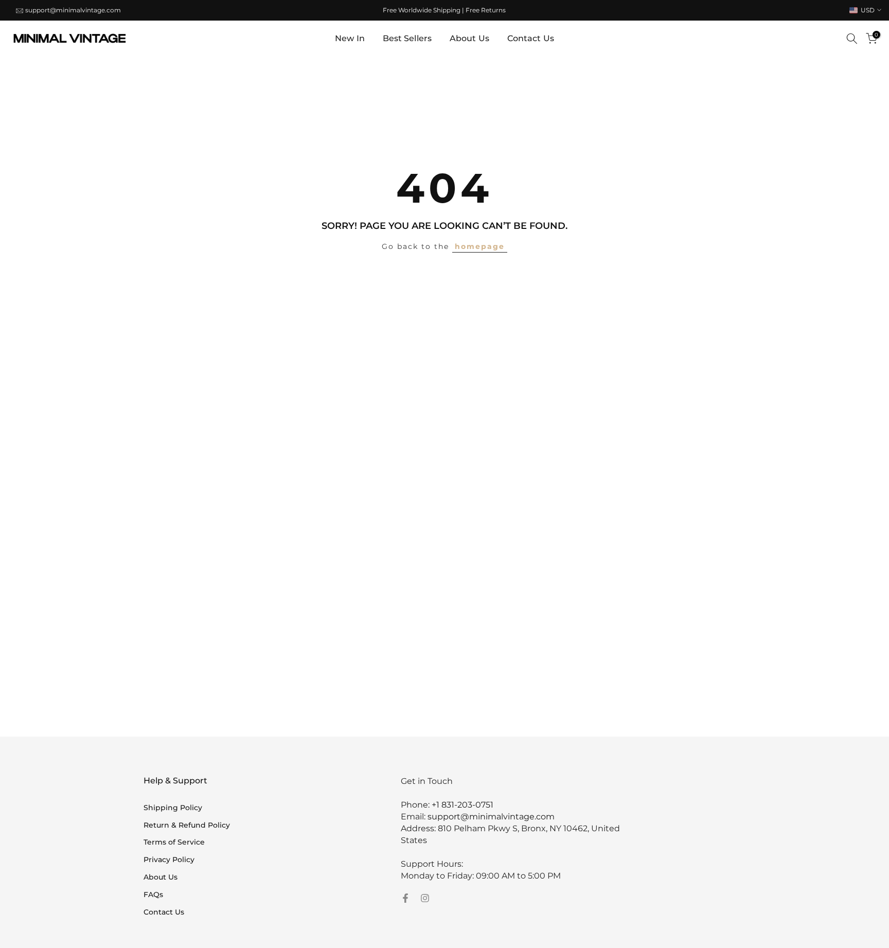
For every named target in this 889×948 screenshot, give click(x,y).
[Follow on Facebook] (405, 898)
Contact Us (530, 38)
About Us (469, 38)
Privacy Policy (169, 859)
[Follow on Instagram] (425, 898)
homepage (480, 246)
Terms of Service (174, 842)
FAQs (153, 894)
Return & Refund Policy (187, 825)
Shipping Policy (173, 807)
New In (350, 38)
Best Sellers (407, 38)
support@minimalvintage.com (73, 10)
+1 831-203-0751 (462, 805)
